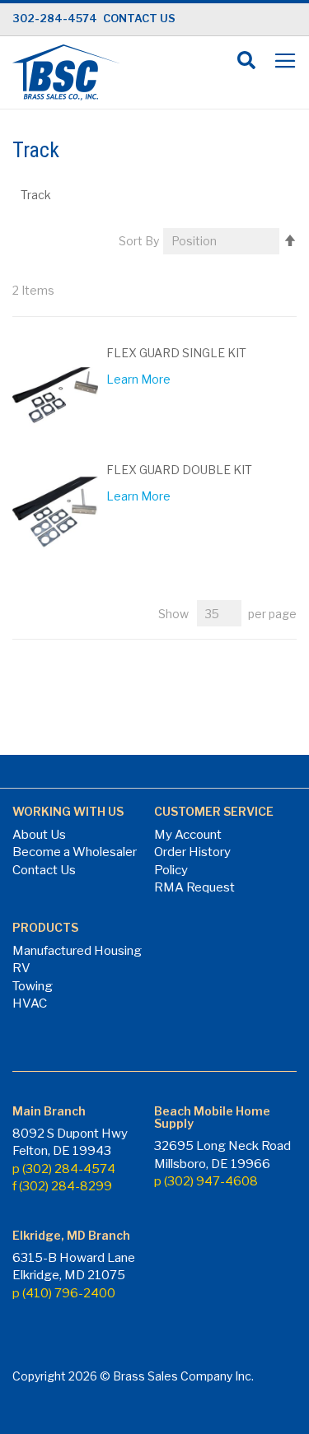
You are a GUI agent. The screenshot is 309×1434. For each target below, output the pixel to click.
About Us (39, 834)
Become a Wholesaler (74, 852)
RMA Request (194, 887)
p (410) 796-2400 (63, 1293)
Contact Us (44, 870)
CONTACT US (139, 18)
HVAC (29, 1003)
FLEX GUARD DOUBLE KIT (179, 470)
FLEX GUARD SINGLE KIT (176, 353)
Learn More (138, 379)
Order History (192, 852)
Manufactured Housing (77, 950)
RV (21, 968)
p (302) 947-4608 (206, 1181)
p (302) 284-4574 (63, 1169)
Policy (171, 870)
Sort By (139, 241)
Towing (32, 986)
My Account (188, 834)
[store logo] (65, 72)
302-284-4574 (54, 18)
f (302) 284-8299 (62, 1186)
